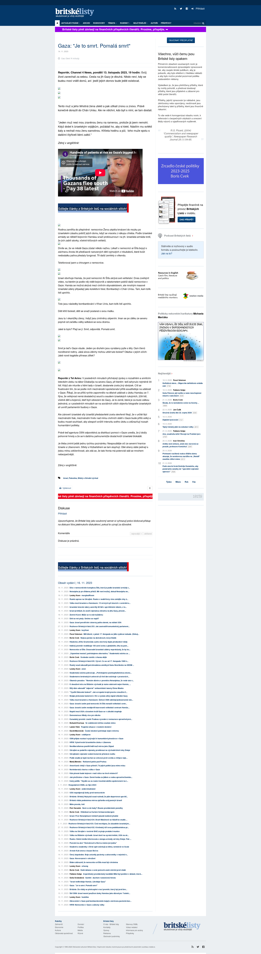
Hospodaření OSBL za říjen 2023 (82, 785)
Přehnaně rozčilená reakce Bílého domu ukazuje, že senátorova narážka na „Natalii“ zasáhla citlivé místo (181, 456)
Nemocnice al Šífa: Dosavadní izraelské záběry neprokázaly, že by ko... (100, 649)
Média (80, 930)
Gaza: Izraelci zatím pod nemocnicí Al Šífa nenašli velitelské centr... (98, 703)
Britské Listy (182, 926)
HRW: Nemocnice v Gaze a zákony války (87, 904)
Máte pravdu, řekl (77, 804)
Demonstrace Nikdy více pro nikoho (85, 715)
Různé (80, 933)
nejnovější (136, 533)
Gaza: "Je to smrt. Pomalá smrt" (84, 885)
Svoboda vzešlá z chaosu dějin (94, 657)
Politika (81, 927)
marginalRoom (88, 595)
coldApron (86, 734)
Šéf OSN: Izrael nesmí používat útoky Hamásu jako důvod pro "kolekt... (100, 893)
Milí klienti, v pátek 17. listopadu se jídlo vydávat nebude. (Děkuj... (111, 634)
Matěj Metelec (76, 761)
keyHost (85, 630)
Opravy (106, 930)
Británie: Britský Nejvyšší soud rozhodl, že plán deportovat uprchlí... (99, 796)
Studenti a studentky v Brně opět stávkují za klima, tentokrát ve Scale (99, 846)
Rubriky (124, 23)
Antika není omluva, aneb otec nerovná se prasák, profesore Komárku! (180, 445)
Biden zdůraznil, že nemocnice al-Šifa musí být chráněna (94, 862)
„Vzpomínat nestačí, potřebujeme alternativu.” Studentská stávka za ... (100, 653)
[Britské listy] (93, 208)
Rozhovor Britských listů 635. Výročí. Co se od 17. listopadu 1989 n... (99, 661)
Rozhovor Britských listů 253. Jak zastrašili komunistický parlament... (100, 626)
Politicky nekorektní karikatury (180, 315)
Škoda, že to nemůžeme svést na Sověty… (181, 404)
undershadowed (88, 788)
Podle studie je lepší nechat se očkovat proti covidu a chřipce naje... (98, 757)
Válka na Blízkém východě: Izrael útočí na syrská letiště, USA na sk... (99, 835)
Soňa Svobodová (77, 877)
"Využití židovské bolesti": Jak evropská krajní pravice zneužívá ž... (98, 692)
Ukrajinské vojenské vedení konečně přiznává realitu (92, 754)
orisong (85, 866)
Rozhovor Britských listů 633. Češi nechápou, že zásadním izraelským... (99, 823)
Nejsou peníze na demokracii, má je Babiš (98, 637)
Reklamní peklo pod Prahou (94, 761)
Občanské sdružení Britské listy (84, 947)
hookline (85, 897)
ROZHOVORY (99, 23)
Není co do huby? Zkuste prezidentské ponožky (102, 808)
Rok (186, 481)
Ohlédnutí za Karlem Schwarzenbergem (97, 812)
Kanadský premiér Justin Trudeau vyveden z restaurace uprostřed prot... (101, 719)
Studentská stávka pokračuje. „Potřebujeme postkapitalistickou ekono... (101, 672)
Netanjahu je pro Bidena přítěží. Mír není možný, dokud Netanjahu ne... (99, 591)
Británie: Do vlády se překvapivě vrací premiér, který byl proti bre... (98, 889)
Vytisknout (66, 488)
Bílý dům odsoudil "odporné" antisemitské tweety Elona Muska (97, 688)
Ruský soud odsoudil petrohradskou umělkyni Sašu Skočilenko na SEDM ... (102, 665)
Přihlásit (200, 8)
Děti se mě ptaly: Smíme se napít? (84, 618)
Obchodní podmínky (111, 936)
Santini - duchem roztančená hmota (100, 877)
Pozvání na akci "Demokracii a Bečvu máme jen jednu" (93, 843)
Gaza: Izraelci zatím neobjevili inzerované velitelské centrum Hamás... (99, 707)
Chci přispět (186, 219)
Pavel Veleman (76, 634)
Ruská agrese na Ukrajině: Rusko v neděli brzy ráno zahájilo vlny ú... (99, 599)
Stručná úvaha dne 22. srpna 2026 (180, 412)
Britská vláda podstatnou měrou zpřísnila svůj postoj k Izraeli (96, 800)
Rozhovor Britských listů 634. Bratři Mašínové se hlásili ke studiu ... (98, 819)
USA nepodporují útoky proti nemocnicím (87, 792)
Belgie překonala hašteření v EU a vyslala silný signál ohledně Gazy (99, 695)
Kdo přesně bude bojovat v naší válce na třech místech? (94, 773)
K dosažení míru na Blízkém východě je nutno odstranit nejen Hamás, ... (100, 684)
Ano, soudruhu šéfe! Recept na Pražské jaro (181, 435)
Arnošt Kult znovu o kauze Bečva (84, 850)
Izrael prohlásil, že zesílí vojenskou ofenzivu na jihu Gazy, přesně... (98, 610)
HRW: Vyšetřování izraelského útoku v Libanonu (90, 742)
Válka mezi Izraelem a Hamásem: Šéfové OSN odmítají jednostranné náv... (101, 699)
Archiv (86, 23)
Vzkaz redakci (131, 927)
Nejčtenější (164, 373)
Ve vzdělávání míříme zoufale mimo (100, 723)
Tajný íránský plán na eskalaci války (180, 426)
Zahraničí (59, 924)
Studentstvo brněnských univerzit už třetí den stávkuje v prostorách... (99, 676)
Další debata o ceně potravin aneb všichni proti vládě (103, 870)
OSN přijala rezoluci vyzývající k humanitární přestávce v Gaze (96, 738)
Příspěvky (166, 23)
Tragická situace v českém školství (96, 726)
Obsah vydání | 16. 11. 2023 (75, 583)
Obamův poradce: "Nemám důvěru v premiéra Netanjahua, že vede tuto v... (102, 680)
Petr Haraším (75, 808)
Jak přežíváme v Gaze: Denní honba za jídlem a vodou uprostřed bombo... (101, 777)
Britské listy (76, 13)
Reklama (107, 933)
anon (84, 668)
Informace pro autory (134, 930)
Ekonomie (59, 927)
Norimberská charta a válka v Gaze (85, 769)
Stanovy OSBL (132, 924)
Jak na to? (166, 253)
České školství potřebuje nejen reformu (102, 730)
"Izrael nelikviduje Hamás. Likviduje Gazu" (88, 881)
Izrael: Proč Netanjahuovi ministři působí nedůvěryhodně (94, 815)
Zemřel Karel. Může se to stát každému (86, 614)
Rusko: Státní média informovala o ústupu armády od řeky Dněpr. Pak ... (100, 839)
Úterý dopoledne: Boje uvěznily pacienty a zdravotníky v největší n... (99, 854)
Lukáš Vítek (75, 726)
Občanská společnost (64, 933)
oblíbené (148, 533)
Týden (169, 481)
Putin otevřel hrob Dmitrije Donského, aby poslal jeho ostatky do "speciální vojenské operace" (181, 469)
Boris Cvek (74, 637)
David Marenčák (77, 730)
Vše (194, 481)
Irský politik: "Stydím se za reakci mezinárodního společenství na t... (99, 781)
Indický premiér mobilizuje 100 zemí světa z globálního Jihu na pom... (99, 645)
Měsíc (178, 481)
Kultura (58, 930)
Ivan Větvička (179, 440)
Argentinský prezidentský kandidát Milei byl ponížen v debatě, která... (112, 874)
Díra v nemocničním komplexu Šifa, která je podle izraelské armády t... (100, 587)
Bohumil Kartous (77, 723)
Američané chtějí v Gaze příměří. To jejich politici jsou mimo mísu (97, 765)
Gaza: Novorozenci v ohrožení (82, 858)
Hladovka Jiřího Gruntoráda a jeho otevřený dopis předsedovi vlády (98, 641)
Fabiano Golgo (76, 874)
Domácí (81, 924)
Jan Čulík (177, 409)
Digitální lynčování (173, 419)
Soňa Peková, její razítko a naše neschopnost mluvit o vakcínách (182, 394)
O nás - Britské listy (111, 924)
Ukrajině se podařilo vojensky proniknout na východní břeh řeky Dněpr (100, 750)
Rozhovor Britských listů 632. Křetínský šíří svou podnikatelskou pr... (99, 827)
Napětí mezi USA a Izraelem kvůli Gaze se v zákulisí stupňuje (96, 711)
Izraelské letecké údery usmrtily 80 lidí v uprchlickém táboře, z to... (98, 607)
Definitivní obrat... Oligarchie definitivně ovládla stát (183, 384)
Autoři (154, 23)
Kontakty (106, 927)
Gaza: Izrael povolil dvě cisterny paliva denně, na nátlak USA (95, 622)
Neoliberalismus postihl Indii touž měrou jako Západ (92, 746)
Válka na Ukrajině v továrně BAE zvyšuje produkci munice (95, 831)
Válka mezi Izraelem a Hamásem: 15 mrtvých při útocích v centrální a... (100, 603)
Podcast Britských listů (177, 235)
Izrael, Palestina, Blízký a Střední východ (80, 478)
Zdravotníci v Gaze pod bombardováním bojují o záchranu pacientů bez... (100, 901)
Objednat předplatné (181, 40)
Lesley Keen (75, 595)
